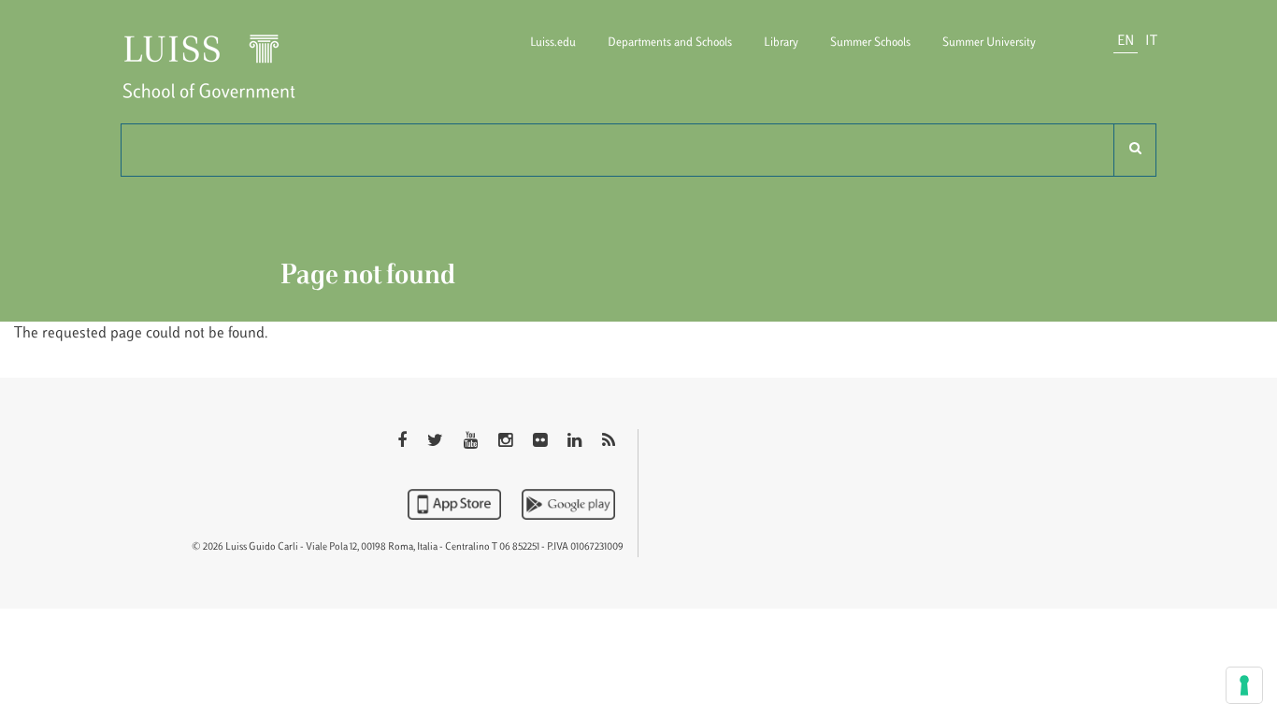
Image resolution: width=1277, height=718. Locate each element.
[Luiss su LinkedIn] (576, 442)
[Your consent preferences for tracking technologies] (1244, 685)
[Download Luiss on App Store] (456, 503)
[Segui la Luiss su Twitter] (437, 442)
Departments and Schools (670, 43)
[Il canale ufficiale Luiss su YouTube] (472, 442)
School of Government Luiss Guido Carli (224, 78)
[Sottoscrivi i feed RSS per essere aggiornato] (608, 442)
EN (1125, 42)
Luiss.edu (553, 43)
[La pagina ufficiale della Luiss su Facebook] (403, 442)
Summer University (989, 43)
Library (781, 43)
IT (1151, 42)
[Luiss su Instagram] (507, 442)
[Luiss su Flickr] (542, 442)
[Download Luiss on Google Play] (568, 503)
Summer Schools (870, 43)
